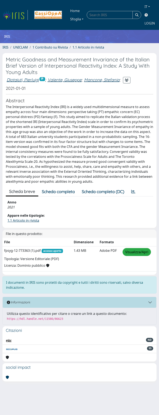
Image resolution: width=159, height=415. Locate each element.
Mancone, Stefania (101, 79)
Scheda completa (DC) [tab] (103, 191)
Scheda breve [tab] (22, 191)
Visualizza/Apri (136, 252)
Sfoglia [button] (75, 19)
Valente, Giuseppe (65, 79)
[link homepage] (15, 15)
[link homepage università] (48, 15)
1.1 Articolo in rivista (88, 47)
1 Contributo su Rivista (50, 47)
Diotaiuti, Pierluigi (23, 79)
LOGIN (150, 23)
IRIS (5, 47)
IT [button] (146, 6)
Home (75, 11)
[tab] (133, 191)
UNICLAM (20, 47)
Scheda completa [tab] (58, 191)
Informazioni (20, 302)
